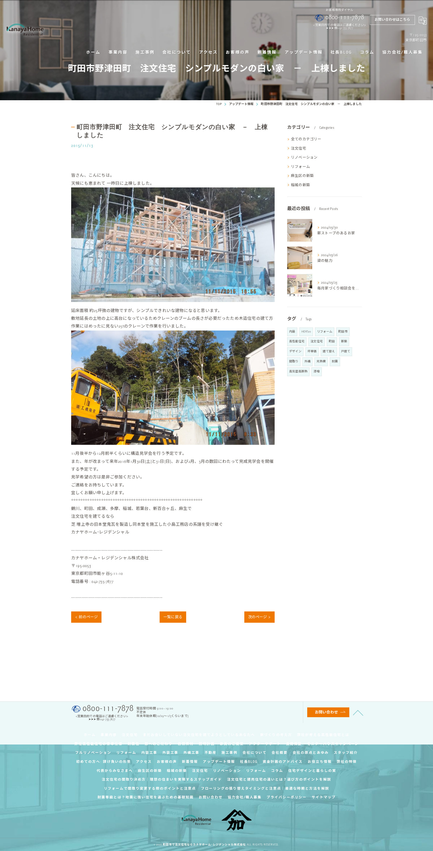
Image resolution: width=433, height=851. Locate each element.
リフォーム (300, 167)
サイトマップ (324, 797)
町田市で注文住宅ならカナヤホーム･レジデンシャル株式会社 (204, 844)
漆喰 (316, 371)
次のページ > (259, 617)
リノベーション (304, 157)
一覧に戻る (172, 617)
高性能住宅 (296, 341)
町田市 (343, 331)
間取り (293, 361)
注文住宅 (298, 148)
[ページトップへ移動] (358, 712)
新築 (344, 341)
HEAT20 (306, 331)
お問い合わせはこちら (392, 20)
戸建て (345, 351)
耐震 (335, 361)
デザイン (295, 351)
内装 (292, 331)
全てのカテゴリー (306, 139)
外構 (307, 361)
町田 (332, 341)
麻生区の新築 (302, 176)
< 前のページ (86, 617)
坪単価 (312, 351)
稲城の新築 (300, 185)
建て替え (329, 351)
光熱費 (321, 361)
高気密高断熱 (298, 371)
